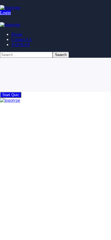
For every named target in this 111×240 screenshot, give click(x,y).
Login (5, 12)
